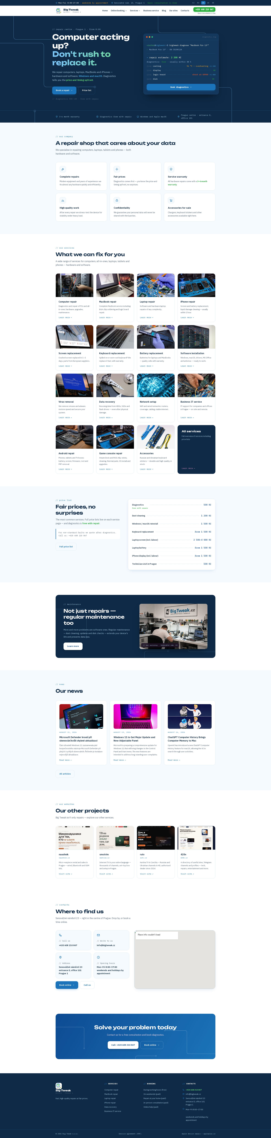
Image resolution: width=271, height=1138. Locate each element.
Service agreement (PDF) (130, 1134)
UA (208, 3)
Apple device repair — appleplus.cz (198, 1134)
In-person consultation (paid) (156, 1102)
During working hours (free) (155, 1090)
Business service (151, 10)
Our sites (173, 10)
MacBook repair (111, 1094)
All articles (65, 773)
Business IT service (112, 1111)
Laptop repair (110, 1098)
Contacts (185, 10)
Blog (164, 10)
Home (105, 10)
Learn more (73, 646)
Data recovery (110, 1107)
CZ (193, 3)
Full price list (66, 546)
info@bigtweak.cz (106, 945)
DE (213, 3)
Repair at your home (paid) (155, 1098)
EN (203, 3)
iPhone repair (110, 1102)
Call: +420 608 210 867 (123, 1045)
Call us (87, 985)
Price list (86, 90)
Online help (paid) (151, 1107)
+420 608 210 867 (204, 9)
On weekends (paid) (152, 1094)
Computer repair (111, 1090)
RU (198, 3)
